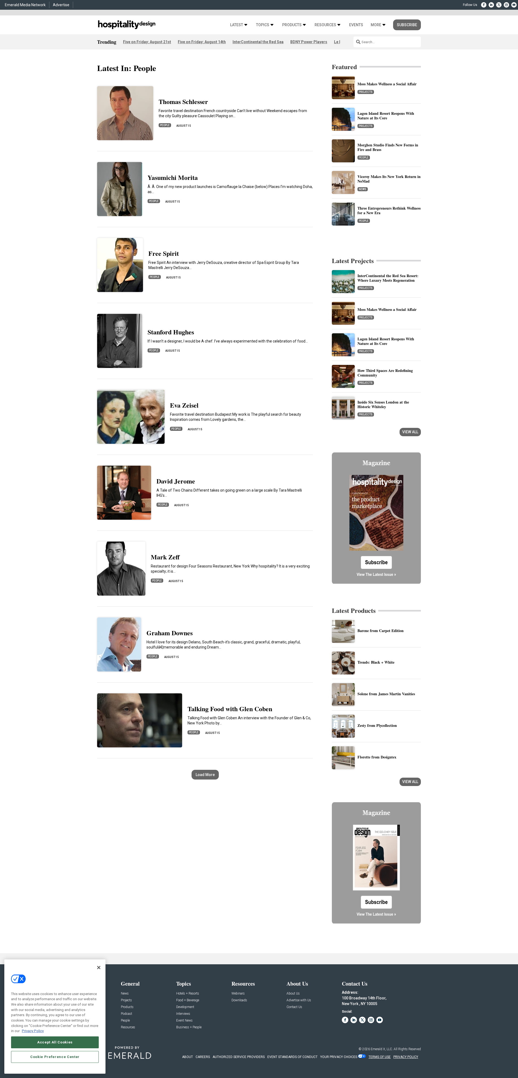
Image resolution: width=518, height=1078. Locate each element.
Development (185, 1007)
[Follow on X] (499, 5)
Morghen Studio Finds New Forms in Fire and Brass (387, 147)
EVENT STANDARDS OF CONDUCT (292, 1057)
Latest (236, 25)
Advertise (61, 5)
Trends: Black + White (375, 662)
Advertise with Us (299, 1000)
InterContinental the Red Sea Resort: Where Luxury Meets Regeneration (387, 278)
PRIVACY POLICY (405, 1057)
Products (292, 25)
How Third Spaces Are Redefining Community (385, 373)
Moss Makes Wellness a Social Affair (387, 84)
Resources (325, 25)
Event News (184, 1020)
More (376, 25)
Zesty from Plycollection (377, 725)
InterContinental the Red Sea (258, 42)
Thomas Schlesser (183, 101)
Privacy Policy (33, 1031)
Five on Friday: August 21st (147, 42)
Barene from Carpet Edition (380, 630)
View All (410, 432)
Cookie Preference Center (55, 1057)
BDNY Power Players (308, 42)
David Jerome (175, 481)
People (165, 125)
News (362, 189)
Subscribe (407, 25)
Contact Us (294, 1007)
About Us (293, 993)
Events (356, 25)
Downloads (239, 1000)
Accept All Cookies (55, 1042)
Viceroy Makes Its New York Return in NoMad (389, 179)
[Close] (99, 967)
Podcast (126, 1014)
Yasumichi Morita (173, 177)
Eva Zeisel (184, 405)
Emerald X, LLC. (382, 1049)
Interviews (183, 1014)
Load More (205, 775)
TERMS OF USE (380, 1057)
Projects (366, 91)
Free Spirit (163, 253)
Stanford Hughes (171, 332)
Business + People (189, 1027)
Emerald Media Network (25, 5)
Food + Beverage (187, 1000)
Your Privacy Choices (338, 1057)
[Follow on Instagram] (506, 5)
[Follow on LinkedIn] (491, 5)
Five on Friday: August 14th (202, 42)
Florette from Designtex (376, 757)
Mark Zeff (165, 557)
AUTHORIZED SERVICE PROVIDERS (239, 1057)
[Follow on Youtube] (514, 5)
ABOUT (187, 1057)
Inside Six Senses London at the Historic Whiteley (383, 404)
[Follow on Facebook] (483, 5)
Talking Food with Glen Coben (230, 708)
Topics (262, 25)
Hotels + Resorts (187, 993)
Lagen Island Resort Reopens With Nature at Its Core (385, 115)
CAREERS (203, 1057)
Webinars (238, 993)
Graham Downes (169, 632)
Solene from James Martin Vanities (386, 694)
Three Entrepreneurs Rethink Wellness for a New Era (389, 210)
